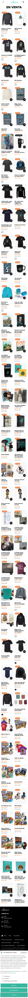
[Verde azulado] (4, 35)
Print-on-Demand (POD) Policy (8, 945)
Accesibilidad (16, 935)
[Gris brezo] (15, 610)
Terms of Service (9, 949)
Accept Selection (14, 990)
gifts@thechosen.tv (8, 918)
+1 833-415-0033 (7, 927)
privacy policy (13, 973)
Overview (24, 952)
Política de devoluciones (6, 939)
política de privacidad (6, 942)
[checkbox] (5, 976)
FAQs (10, 935)
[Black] (15, 663)
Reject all (14, 985)
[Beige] (2, 109)
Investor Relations (21, 945)
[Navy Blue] (2, 232)
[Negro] (2, 35)
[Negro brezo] (17, 610)
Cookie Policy (16, 942)
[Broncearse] (17, 258)
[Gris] (4, 310)
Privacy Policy (10, 950)
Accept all (14, 995)
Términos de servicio (19, 939)
